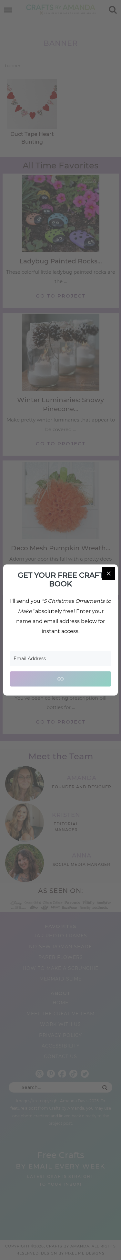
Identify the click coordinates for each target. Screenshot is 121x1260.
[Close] (108, 573)
